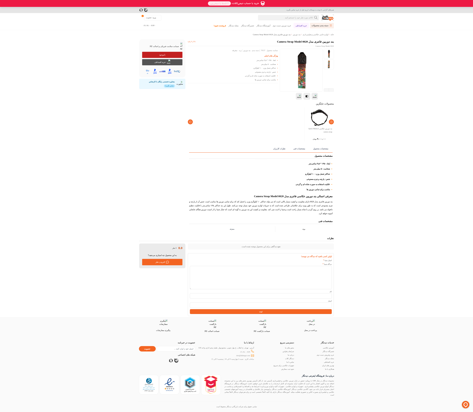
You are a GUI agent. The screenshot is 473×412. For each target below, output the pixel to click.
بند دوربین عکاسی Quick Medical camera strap (320, 130)
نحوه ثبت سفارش (287, 369)
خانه (332, 35)
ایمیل (330, 301)
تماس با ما (290, 362)
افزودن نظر (160, 262)
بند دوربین (296, 35)
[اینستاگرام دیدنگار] (160, 10)
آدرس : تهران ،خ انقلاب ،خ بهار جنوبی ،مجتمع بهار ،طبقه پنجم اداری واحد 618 (226, 348)
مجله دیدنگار (233, 26)
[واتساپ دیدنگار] (150, 10)
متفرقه (234, 50)
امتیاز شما (327, 260)
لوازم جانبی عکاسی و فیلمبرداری (315, 35)
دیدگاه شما (327, 264)
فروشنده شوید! (220, 26)
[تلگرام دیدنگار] (155, 10)
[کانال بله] (146, 10)
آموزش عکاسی (328, 348)
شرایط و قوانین (288, 351)
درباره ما (291, 355)
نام (331, 291)
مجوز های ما (289, 348)
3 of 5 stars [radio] (312, 260)
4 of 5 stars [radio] (309, 260)
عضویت (147, 349)
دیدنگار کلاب (289, 358)
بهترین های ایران (328, 365)
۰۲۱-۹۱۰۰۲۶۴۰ (245, 352)
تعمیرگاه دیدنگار (247, 26)
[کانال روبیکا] (141, 10)
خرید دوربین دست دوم (282, 26)
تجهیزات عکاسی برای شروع (284, 365)
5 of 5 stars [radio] (305, 260)
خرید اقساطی (301, 26)
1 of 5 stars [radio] (320, 260)
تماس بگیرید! (169, 86)
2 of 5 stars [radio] (316, 260)
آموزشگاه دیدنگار (263, 26)
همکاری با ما (329, 369)
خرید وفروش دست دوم (325, 355)
